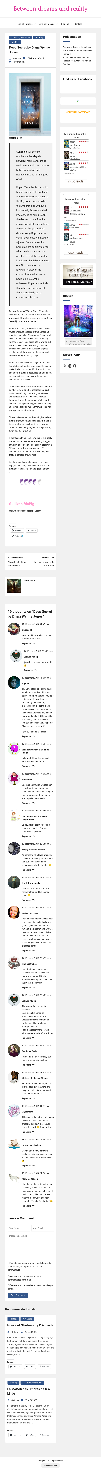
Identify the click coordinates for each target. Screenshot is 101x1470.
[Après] (66, 231)
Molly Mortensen (30, 1179)
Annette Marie (69, 173)
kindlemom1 (28, 779)
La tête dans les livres (32, 1145)
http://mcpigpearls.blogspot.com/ (25, 511)
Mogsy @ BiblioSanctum (33, 849)
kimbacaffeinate (29, 964)
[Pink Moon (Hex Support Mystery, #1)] (66, 158)
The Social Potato (37, 732)
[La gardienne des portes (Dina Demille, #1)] (66, 240)
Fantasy (39, 37)
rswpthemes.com (50, 1466)
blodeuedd (27, 630)
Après (72, 225)
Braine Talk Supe (30, 913)
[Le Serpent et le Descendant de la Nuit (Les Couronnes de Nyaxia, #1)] (66, 213)
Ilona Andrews (69, 244)
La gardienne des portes (75, 238)
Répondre (26, 643)
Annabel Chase (75, 148)
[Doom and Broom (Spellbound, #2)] (66, 147)
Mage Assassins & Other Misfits (77, 167)
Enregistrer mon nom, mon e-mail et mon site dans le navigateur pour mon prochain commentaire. (29, 1266)
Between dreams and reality (50, 8)
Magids (15, 42)
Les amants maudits (32, 1382)
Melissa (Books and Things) (35, 1078)
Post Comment (18, 1295)
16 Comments (19, 62)
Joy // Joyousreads (31, 883)
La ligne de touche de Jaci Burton (44, 564)
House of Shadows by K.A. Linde (30, 1325)
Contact (78, 24)
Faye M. (25, 683)
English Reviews (24, 24)
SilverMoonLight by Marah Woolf (17, 564)
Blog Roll (65, 24)
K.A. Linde (27, 1319)
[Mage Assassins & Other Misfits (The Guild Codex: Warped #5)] (66, 169)
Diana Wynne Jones (21, 37)
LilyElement (27, 1111)
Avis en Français (46, 24)
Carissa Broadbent (70, 220)
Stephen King (75, 227)
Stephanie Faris (29, 1051)
